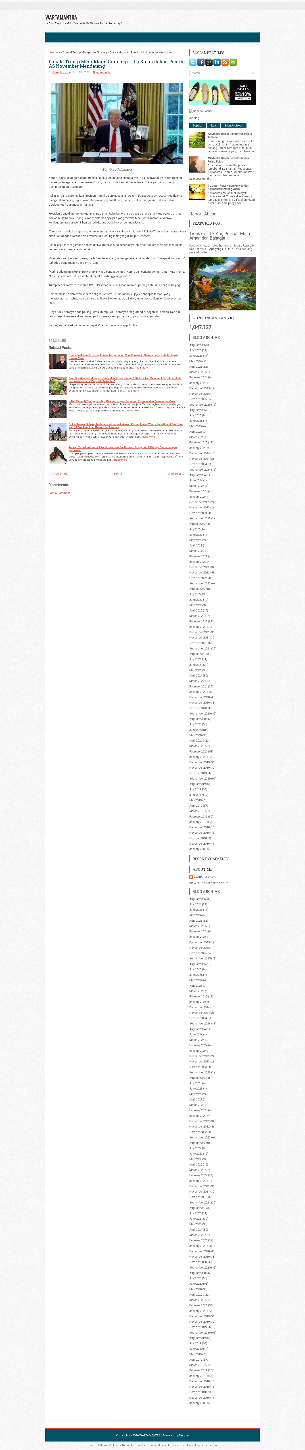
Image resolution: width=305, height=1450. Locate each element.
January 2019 (197, 822)
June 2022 (196, 599)
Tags (214, 125)
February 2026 (198, 377)
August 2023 (197, 523)
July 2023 (195, 529)
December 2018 (199, 827)
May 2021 (195, 670)
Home (54, 52)
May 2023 (195, 540)
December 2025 (199, 388)
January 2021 (197, 691)
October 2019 (198, 773)
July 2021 (195, 659)
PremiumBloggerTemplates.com (166, 1445)
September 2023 (200, 518)
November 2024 (199, 458)
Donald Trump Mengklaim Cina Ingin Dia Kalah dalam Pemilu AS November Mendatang (117, 63)
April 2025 (195, 431)
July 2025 (195, 415)
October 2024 (198, 464)
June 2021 (196, 664)
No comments (102, 72)
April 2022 (195, 610)
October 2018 (198, 838)
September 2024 (200, 469)
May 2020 (195, 735)
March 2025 (196, 437)
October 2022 (198, 578)
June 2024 (196, 480)
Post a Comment (59, 493)
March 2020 (196, 746)
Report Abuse (202, 214)
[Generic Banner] (200, 111)
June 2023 (196, 534)
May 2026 (195, 361)
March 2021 (196, 681)
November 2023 (199, 507)
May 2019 (195, 800)
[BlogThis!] (55, 340)
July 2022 (195, 594)
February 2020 (198, 751)
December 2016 (199, 843)
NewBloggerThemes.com (203, 1445)
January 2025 (197, 448)
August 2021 (197, 653)
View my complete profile (208, 883)
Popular (198, 125)
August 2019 (197, 784)
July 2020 (195, 724)
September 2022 (200, 583)
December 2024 (199, 453)
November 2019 (199, 767)
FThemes (104, 1445)
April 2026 (195, 366)
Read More (141, 367)
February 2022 (198, 621)
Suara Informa (61, 72)
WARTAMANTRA (61, 17)
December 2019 (199, 762)
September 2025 (200, 404)
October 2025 (198, 399)
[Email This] (50, 340)
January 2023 (197, 561)
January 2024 (197, 496)
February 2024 (198, 491)
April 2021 (195, 675)
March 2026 (196, 372)
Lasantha (139, 1445)
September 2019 (200, 778)
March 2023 (196, 550)
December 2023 (199, 502)
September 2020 (200, 713)
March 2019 (196, 811)
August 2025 (197, 410)
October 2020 (198, 708)
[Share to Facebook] (63, 340)
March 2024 (196, 485)
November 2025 (199, 393)
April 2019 (195, 805)
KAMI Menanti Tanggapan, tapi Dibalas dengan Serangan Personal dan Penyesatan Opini (122, 401)
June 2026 (196, 355)
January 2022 (197, 626)
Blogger (184, 1435)
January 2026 (197, 383)
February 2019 (198, 816)
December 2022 (199, 567)
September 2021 (200, 648)
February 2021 (198, 686)
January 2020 (197, 757)
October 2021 (198, 643)
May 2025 (195, 426)
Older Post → (176, 473)
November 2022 (199, 572)
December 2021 (199, 632)
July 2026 (195, 350)
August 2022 (197, 588)
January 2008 (197, 849)
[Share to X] (59, 340)
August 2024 (197, 475)
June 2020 (196, 729)
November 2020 (199, 702)
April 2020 (195, 740)
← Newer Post (59, 473)
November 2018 (199, 832)
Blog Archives (234, 125)
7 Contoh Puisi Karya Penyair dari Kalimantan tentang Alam (228, 187)
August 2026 (197, 345)
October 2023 (198, 513)
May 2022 (195, 605)
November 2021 (199, 637)
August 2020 (197, 719)
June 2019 (196, 795)
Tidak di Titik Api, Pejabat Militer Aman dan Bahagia (221, 236)
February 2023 (198, 556)
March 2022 (196, 616)
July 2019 (195, 789)
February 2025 (198, 442)
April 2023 (195, 545)
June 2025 (196, 420)
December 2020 (199, 697)
